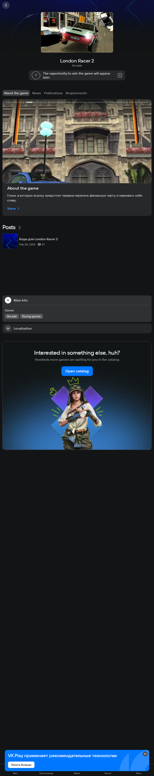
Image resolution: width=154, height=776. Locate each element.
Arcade (77, 65)
